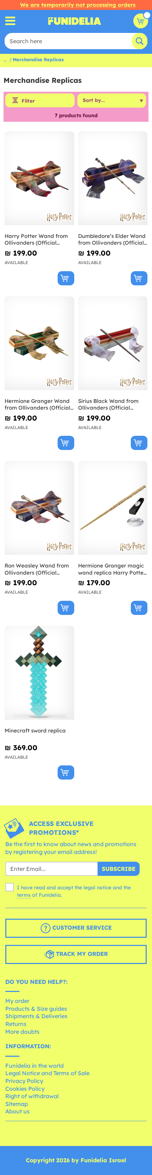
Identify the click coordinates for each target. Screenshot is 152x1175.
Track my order (81, 953)
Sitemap (16, 1103)
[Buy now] (66, 278)
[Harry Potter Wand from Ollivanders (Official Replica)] (39, 178)
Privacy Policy (24, 1080)
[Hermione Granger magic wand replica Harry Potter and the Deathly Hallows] (113, 508)
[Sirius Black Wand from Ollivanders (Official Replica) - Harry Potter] (113, 343)
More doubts (22, 1031)
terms (24, 895)
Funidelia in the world (34, 1065)
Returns (16, 1023)
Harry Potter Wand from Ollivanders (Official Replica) (36, 239)
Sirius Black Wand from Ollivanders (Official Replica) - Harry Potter (108, 404)
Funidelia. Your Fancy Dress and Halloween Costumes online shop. (74, 21)
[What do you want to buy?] (10, 21)
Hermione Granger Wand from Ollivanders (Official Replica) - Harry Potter (37, 404)
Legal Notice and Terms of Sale (47, 1073)
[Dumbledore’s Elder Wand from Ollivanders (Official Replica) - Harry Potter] (113, 178)
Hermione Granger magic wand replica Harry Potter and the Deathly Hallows (112, 569)
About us (17, 1111)
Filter (28, 101)
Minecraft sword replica (35, 730)
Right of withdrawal (32, 1096)
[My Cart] (140, 20)
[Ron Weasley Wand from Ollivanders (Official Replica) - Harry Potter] (39, 508)
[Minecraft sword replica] (39, 673)
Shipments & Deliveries (36, 1016)
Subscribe (118, 868)
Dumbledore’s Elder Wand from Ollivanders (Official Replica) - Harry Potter (112, 239)
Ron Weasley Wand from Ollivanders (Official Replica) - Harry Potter (37, 569)
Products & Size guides (36, 1008)
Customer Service (81, 927)
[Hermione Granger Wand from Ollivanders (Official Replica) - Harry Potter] (39, 343)
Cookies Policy (25, 1088)
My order (17, 1000)
